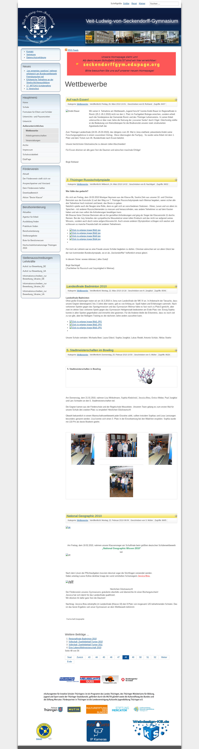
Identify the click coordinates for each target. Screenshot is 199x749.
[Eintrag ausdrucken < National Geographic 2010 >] (176, 516)
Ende (69, 661)
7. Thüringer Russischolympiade (88, 179)
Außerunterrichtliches (33, 126)
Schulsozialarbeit (30, 154)
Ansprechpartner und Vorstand (36, 183)
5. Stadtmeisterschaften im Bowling (90, 350)
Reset (134, 3)
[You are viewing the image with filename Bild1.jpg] (84, 230)
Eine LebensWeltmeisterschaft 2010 (85, 647)
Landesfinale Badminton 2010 (87, 286)
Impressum (28, 150)
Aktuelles (27, 212)
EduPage (27, 159)
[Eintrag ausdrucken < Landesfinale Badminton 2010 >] (176, 287)
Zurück (80, 657)
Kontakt (29, 51)
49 (133, 657)
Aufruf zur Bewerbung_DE (34, 266)
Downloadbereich (30, 193)
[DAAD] (45, 742)
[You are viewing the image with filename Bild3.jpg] (84, 236)
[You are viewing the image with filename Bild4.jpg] (84, 239)
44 (96, 657)
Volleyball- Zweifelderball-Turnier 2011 (85, 644)
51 (148, 657)
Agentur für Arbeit (30, 217)
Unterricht (27, 121)
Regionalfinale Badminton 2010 (83, 639)
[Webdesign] (151, 740)
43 (89, 657)
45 (104, 657)
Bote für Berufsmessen (33, 240)
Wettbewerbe (32, 131)
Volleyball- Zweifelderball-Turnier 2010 (86, 642)
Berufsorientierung (31, 231)
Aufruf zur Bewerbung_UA (34, 271)
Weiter (164, 657)
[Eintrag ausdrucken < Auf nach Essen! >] (176, 100)
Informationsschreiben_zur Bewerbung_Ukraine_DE (34, 277)
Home (25, 102)
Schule (26, 107)
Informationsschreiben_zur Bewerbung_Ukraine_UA (34, 292)
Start (69, 657)
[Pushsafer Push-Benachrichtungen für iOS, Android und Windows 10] (98, 741)
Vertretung (31, 54)
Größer (126, 3)
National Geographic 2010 (84, 516)
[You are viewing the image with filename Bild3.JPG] (85, 328)
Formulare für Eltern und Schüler (37, 112)
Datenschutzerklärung (36, 57)
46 (111, 657)
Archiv (25, 145)
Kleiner (142, 3)
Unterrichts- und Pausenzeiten (36, 116)
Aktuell (26, 174)
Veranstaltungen (33, 140)
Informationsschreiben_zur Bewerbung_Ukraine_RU (34, 285)
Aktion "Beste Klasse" (33, 197)
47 (118, 657)
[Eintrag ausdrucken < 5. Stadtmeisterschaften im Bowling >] (176, 351)
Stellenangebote (30, 236)
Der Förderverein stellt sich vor (36, 178)
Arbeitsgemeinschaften (36, 135)
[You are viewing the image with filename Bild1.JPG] (85, 321)
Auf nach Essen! (78, 99)
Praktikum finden (30, 226)
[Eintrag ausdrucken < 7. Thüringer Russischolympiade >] (176, 180)
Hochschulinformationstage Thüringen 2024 (40, 246)
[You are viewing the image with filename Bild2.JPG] (85, 324)
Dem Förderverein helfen (34, 188)
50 (140, 657)
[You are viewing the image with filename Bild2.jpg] (84, 233)
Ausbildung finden (31, 221)
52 (155, 657)
